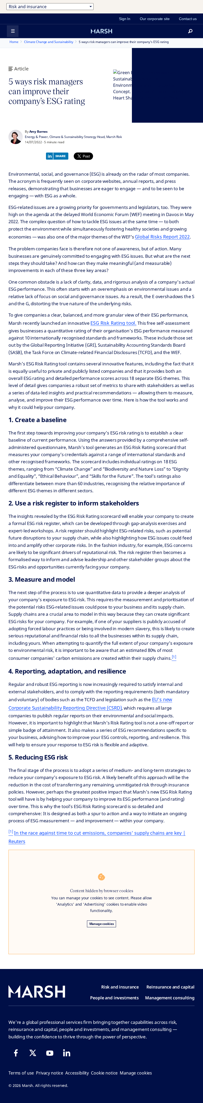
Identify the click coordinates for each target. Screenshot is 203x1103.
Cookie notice (104, 1073)
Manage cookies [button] (136, 1073)
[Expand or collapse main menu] (13, 31)
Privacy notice (49, 1073)
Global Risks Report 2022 (162, 236)
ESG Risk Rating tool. (113, 323)
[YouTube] (49, 1053)
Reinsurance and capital (170, 987)
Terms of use (21, 1073)
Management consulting (170, 998)
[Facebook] (16, 1053)
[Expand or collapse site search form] (190, 31)
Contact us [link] (188, 19)
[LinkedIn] (66, 1053)
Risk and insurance (120, 987)
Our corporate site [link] (154, 19)
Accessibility (77, 1073)
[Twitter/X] (32, 1053)
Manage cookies (101, 923)
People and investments (114, 998)
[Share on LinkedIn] (58, 155)
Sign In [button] (124, 19)
